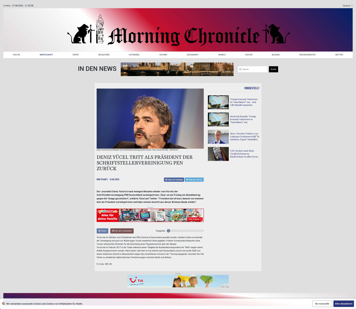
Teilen (175, 179)
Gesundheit (193, 55)
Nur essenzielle (322, 303)
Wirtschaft (46, 55)
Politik (16, 55)
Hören (103, 231)
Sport (76, 55)
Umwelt (222, 55)
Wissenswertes (307, 55)
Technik (163, 55)
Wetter (339, 55)
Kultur (248, 55)
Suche (273, 69)
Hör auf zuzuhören (123, 231)
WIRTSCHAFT (102, 179)
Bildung (276, 55)
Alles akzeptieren (343, 303)
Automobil (134, 55)
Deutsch (347, 6)
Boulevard (103, 55)
